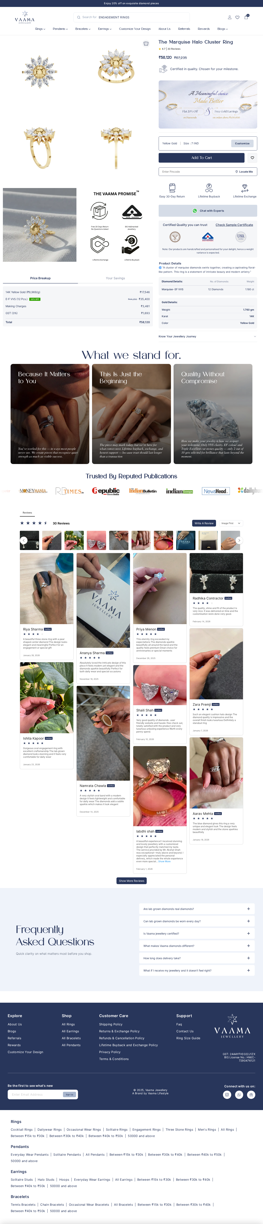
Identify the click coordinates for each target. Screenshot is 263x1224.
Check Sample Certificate (234, 225)
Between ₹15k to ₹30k (27, 1136)
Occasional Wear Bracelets (89, 1204)
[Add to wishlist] (252, 158)
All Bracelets (71, 1038)
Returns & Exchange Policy (119, 1031)
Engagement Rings (146, 1129)
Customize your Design (135, 29)
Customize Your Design (25, 1052)
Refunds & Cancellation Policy (121, 1038)
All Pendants (71, 1045)
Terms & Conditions (114, 1059)
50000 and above (141, 1136)
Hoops (64, 1179)
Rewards (204, 29)
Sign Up (69, 1094)
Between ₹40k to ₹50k (106, 1136)
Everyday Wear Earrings (92, 1179)
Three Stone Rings (179, 1129)
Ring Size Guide (188, 1038)
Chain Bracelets (52, 1204)
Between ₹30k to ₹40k (66, 1136)
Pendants (59, 29)
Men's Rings (207, 1129)
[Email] (251, 1095)
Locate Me (246, 171)
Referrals (184, 29)
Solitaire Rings (117, 1129)
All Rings (68, 1024)
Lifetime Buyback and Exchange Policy (128, 1045)
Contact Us (184, 1031)
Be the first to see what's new (30, 1086)
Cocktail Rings (22, 1129)
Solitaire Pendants (67, 1154)
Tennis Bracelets (23, 1204)
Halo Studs (46, 1179)
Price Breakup (40, 278)
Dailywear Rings (50, 1129)
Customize (242, 143)
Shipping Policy (111, 1024)
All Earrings (70, 1031)
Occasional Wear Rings (84, 1129)
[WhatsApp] (239, 1095)
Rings (39, 29)
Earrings (103, 29)
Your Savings (115, 278)
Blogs (221, 29)
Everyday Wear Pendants (30, 1154)
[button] (197, 908)
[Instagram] (227, 1095)
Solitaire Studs (22, 1179)
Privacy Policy (110, 1052)
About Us (164, 29)
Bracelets (81, 29)
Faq (179, 1024)
